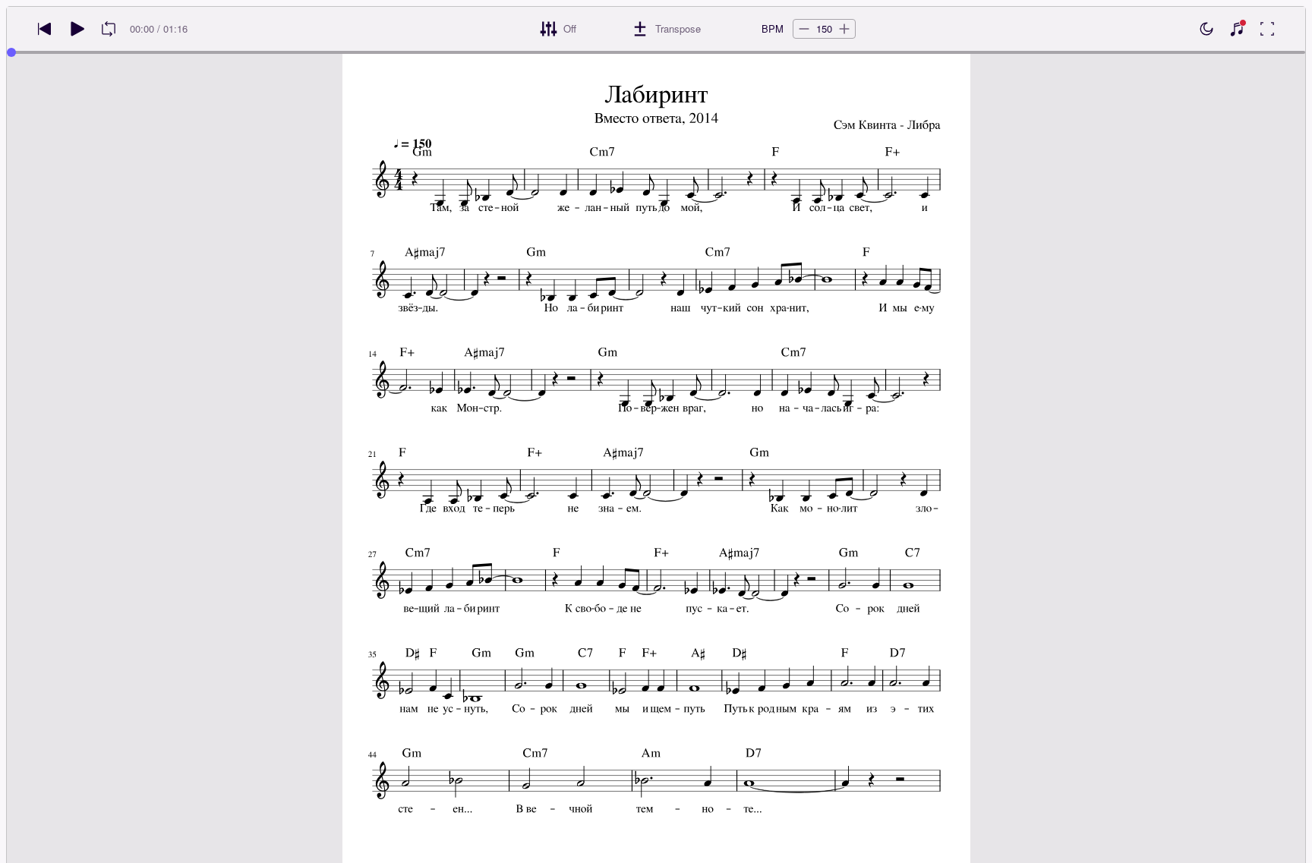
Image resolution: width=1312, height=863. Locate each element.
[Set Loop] (108, 29)
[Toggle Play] (76, 29)
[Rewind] (45, 29)
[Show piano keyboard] (1237, 29)
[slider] (11, 52)
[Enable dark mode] (1206, 29)
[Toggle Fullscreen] (1267, 29)
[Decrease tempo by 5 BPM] (804, 29)
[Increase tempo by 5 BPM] (844, 29)
